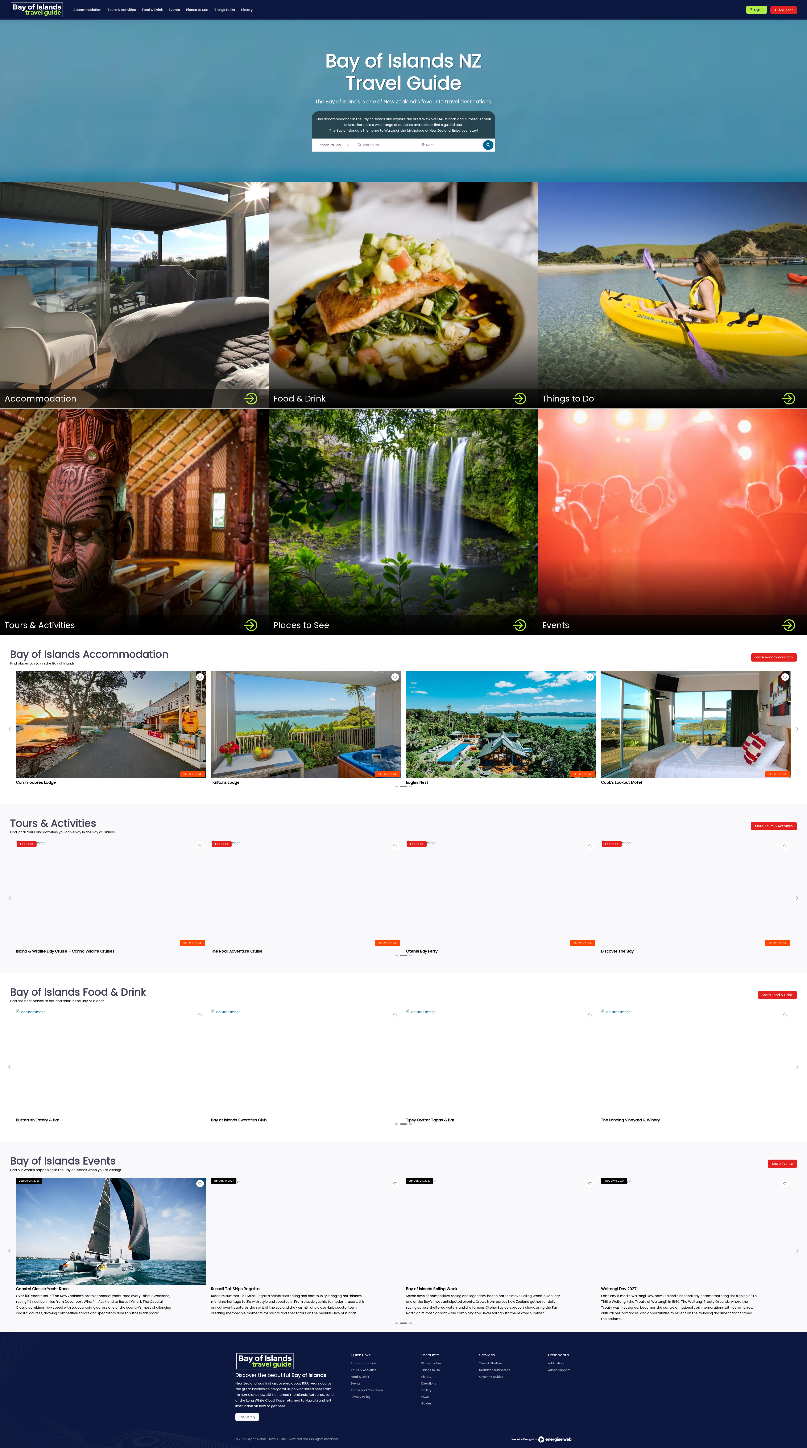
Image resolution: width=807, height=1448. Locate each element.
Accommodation (87, 9)
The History (247, 1417)
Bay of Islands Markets (37, 1288)
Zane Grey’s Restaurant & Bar (44, 1120)
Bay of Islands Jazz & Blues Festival (634, 1288)
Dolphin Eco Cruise (618, 951)
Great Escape (419, 951)
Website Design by (525, 1439)
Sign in (758, 10)
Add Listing (556, 1363)
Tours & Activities (121, 9)
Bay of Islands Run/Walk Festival (241, 1288)
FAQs (425, 1397)
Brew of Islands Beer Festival (433, 1288)
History (247, 9)
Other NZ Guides (491, 1377)
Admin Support (559, 1370)
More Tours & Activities (774, 826)
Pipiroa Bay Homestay (622, 782)
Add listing (785, 10)
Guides (426, 1403)
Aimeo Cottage (31, 782)
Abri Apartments (227, 782)
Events (174, 9)
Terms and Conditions (367, 1390)
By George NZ (224, 1120)
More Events (782, 1163)
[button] (9, 729)
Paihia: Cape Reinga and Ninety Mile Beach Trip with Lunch (71, 951)
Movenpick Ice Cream (621, 1120)
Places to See (197, 9)
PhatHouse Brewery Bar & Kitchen (438, 1120)
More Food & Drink (777, 994)
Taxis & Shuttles (490, 1363)
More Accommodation (774, 657)
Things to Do (224, 9)
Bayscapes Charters (230, 951)
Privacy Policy (361, 1397)
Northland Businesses (494, 1370)
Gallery (426, 1390)
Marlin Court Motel (423, 782)
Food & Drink (152, 9)
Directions (428, 1383)
